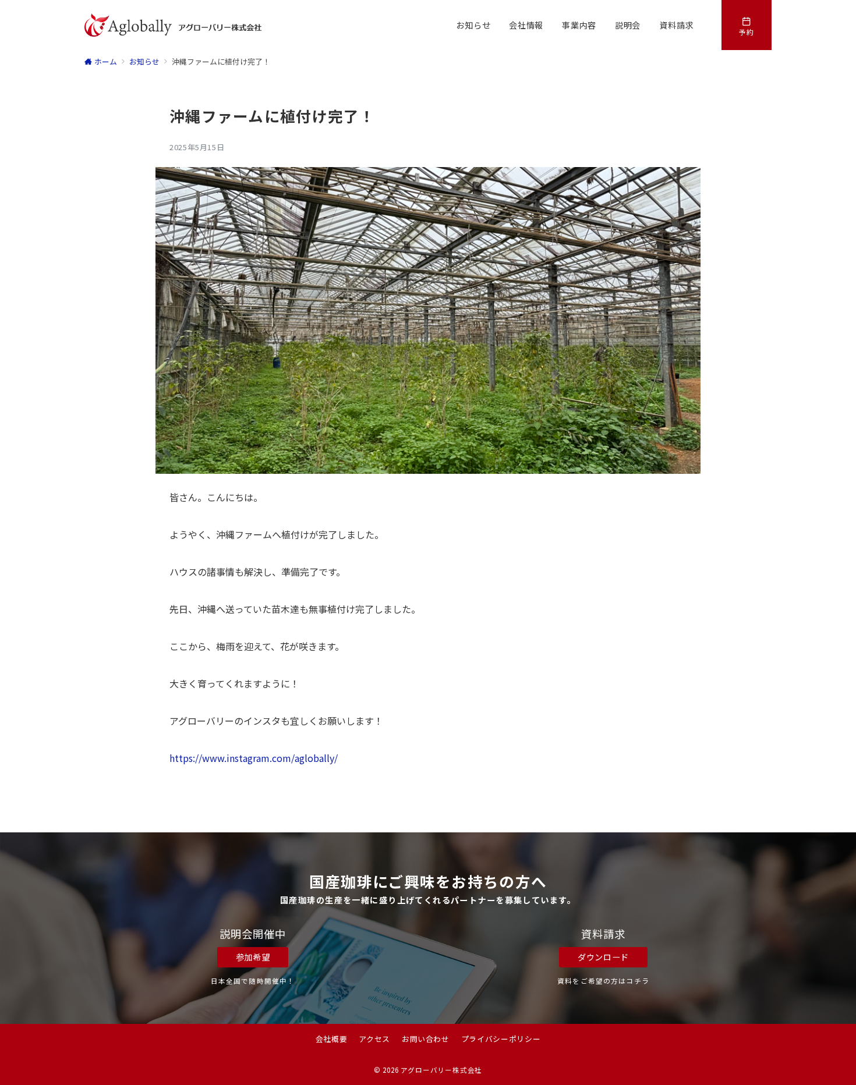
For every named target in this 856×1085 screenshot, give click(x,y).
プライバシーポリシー (500, 1038)
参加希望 (253, 957)
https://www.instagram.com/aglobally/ (253, 758)
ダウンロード (603, 957)
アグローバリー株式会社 (441, 1070)
